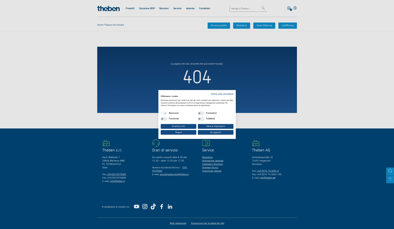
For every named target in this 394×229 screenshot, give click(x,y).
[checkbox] (164, 113)
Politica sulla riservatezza (222, 94)
